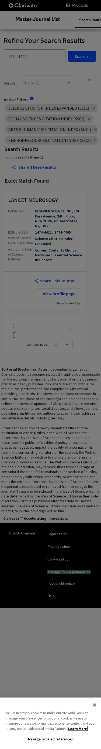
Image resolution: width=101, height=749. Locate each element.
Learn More (77, 728)
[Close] (94, 705)
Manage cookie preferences (50, 739)
